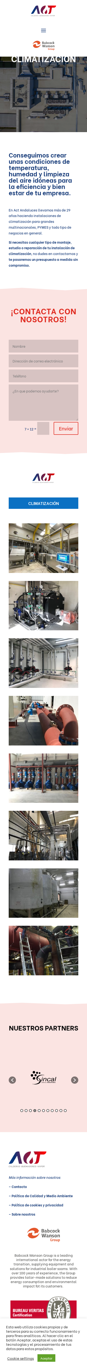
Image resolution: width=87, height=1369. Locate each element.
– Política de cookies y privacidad (36, 1204)
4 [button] (34, 1110)
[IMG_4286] (43, 743)
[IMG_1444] (43, 973)
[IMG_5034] (43, 628)
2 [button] (26, 1110)
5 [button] (39, 1110)
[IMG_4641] (43, 686)
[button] (12, 1080)
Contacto (19, 1186)
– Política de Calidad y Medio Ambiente (41, 1195)
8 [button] (52, 1110)
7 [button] (47, 1110)
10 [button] (60, 1110)
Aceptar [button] (46, 1358)
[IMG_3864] (43, 916)
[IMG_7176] (43, 571)
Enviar (66, 428)
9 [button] (56, 1110)
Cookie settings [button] (20, 1358)
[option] (43, 1077)
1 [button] (21, 1110)
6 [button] (43, 1110)
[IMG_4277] (43, 801)
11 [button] (65, 1110)
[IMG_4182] (43, 858)
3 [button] (30, 1110)
